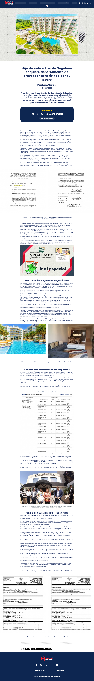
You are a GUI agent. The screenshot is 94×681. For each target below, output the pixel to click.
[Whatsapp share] (42, 114)
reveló (35, 521)
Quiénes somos (40, 670)
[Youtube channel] (90, 3)
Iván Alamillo (49, 85)
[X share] (37, 114)
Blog (74, 3)
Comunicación (63, 3)
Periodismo (33, 3)
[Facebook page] (79, 3)
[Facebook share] (32, 114)
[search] (47, 6)
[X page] (85, 3)
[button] (23, 191)
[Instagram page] (82, 3)
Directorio (60, 670)
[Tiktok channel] (87, 3)
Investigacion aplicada (48, 3)
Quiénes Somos (20, 3)
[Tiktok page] (52, 665)
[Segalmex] (47, 260)
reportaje (33, 515)
